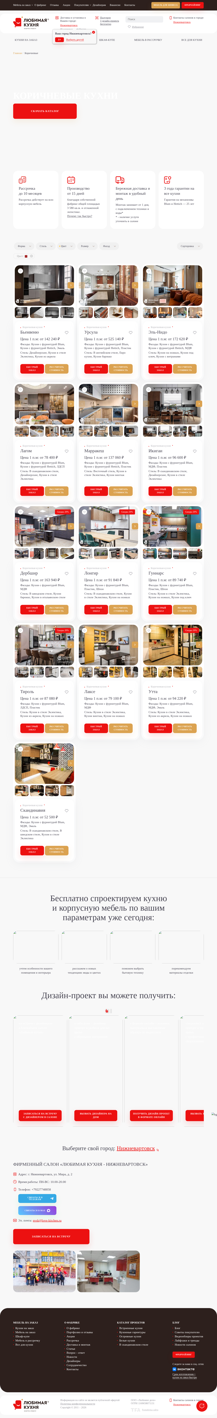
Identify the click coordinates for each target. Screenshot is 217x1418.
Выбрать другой (75, 39)
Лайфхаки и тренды (187, 1340)
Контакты (129, 5)
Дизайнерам (99, 5)
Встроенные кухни (130, 1328)
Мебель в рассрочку (148, 40)
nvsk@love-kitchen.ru (47, 1220)
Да (59, 39)
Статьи (71, 1348)
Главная (17, 53)
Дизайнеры (73, 1361)
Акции (66, 5)
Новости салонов (185, 1344)
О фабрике (40, 5)
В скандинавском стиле (133, 1344)
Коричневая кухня (32, 327)
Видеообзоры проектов (189, 1336)
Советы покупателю (187, 1332)
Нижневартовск (69, 25)
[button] (71, 285)
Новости (72, 1356)
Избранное (138, 27)
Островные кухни (130, 1336)
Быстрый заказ (32, 368)
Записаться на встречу (51, 1236)
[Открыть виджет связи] (201, 1406)
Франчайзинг (192, 5)
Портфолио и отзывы (80, 1332)
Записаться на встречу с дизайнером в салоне (40, 1115)
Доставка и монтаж (78, 1344)
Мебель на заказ (22, 5)
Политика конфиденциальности (77, 1403)
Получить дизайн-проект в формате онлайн (151, 1115)
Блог (177, 1328)
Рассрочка (73, 1340)
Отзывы (54, 5)
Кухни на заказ (26, 40)
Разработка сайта (150, 1410)
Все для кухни (191, 40)
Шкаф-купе (107, 40)
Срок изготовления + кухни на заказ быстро (185, 1376)
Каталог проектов (131, 1322)
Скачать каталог (45, 111)
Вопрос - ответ (76, 1352)
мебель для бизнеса (166, 5)
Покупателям (81, 5)
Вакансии (115, 5)
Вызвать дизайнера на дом (96, 1115)
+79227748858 (41, 1189)
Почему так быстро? (79, 216)
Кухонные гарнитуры (132, 1332)
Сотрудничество (77, 1365)
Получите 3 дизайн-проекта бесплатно (109, 20)
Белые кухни (127, 1340)
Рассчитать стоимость (57, 368)
